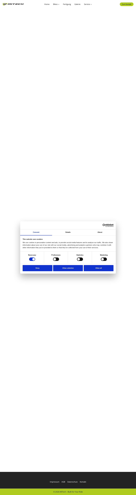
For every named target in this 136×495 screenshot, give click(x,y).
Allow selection (68, 268)
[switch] (56, 259)
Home (47, 4)
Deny (37, 268)
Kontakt (83, 482)
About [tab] (100, 232)
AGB (63, 482)
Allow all (98, 268)
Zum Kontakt (126, 4)
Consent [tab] (36, 232)
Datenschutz (72, 482)
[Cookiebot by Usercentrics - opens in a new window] (104, 225)
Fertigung (67, 4)
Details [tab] (68, 232)
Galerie (77, 4)
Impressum (54, 482)
